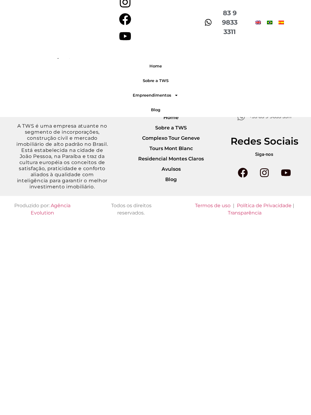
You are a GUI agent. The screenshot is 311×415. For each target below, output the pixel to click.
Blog (155, 109)
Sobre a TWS (156, 80)
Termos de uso (213, 205)
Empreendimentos (152, 95)
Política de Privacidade (264, 205)
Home (155, 65)
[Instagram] (264, 173)
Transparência (244, 213)
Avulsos (171, 169)
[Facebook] (125, 19)
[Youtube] (125, 36)
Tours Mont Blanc (171, 148)
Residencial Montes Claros (171, 159)
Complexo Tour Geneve (171, 138)
